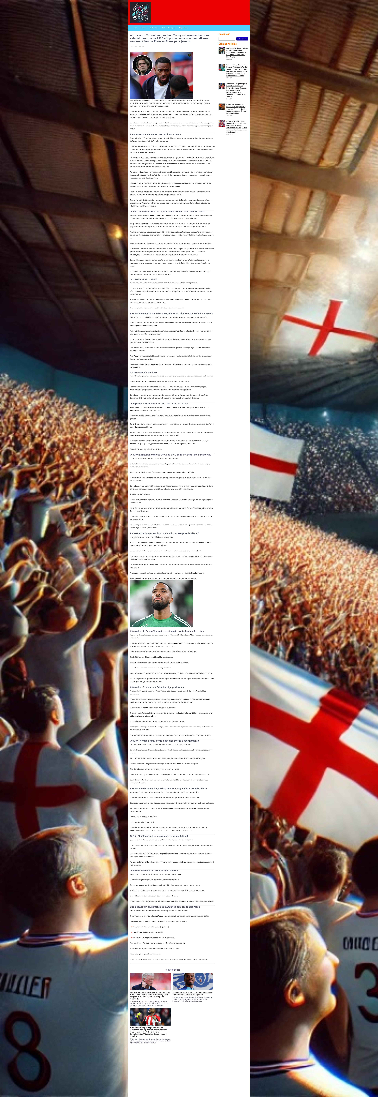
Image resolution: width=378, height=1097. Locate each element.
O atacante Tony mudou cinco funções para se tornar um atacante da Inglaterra (192, 993)
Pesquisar (224, 34)
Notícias (143, 28)
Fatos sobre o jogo (168, 28)
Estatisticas (154, 28)
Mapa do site (183, 28)
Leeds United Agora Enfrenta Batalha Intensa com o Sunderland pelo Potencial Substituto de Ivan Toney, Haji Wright (237, 52)
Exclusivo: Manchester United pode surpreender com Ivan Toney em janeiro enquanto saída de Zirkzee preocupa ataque (236, 109)
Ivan (135, 28)
